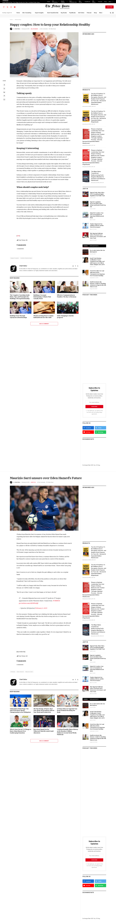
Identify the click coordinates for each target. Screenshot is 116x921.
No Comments (44, 28)
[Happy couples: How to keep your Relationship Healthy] (44, 54)
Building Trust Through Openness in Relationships (18, 316)
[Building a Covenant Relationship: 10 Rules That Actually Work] (44, 287)
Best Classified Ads (73, 1)
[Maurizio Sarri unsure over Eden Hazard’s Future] (44, 508)
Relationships (34, 28)
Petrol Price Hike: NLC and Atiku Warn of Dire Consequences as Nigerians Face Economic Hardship (97, 273)
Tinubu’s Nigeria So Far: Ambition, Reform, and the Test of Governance (97, 225)
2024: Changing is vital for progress (65, 316)
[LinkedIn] (4, 92)
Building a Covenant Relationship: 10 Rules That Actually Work (42, 296)
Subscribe (109, 7)
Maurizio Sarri (29, 671)
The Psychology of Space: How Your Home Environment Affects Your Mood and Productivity (43, 710)
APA (18, 236)
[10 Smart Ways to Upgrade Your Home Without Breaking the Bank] (68, 701)
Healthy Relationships (26, 258)
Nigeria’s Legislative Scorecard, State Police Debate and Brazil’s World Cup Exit (98, 204)
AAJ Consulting (54, 1)
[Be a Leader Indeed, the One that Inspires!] (85, 252)
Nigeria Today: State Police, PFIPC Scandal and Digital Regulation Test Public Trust (97, 194)
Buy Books (80, 1)
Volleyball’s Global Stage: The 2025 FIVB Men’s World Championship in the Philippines (20, 710)
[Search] (111, 13)
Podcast (100, 1)
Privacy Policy (98, 412)
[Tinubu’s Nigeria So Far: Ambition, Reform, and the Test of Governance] (85, 225)
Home (48, 1)
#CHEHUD (56, 601)
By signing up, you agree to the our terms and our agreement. (95, 412)
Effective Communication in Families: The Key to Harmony (66, 296)
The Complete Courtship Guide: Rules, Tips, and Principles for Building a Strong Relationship (20, 296)
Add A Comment (44, 323)
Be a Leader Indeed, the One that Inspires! (97, 251)
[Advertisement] (94, 60)
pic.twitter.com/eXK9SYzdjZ (28, 603)
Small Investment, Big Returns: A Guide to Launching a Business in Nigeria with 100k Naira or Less (98, 284)
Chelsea (13, 671)
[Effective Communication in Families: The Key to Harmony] (68, 287)
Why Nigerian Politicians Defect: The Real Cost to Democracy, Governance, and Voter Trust (98, 236)
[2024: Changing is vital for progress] (68, 308)
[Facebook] (4, 84)
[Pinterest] (4, 95)
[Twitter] (4, 88)
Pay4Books (87, 1)
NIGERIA (86, 245)
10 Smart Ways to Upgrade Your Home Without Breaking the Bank (67, 710)
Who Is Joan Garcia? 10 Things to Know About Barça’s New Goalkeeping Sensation (20, 731)
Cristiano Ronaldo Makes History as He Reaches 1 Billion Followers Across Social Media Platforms (67, 732)
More (110, 1)
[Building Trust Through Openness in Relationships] (20, 308)
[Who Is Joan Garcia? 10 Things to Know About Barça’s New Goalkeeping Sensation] (20, 721)
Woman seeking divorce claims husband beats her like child (43, 316)
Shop (105, 1)
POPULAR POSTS (94, 245)
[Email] (4, 99)
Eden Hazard (20, 671)
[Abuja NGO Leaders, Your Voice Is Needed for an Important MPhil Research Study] (85, 214)
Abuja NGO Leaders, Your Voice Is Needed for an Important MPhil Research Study (97, 215)
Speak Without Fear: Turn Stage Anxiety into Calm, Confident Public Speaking (22, 2)
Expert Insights (63, 1)
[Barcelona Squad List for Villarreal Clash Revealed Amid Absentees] (44, 721)
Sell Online (93, 1)
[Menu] (113, 13)
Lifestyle (33, 482)
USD (92, 465)
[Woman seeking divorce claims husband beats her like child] (44, 308)
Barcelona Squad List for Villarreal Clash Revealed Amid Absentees (43, 731)
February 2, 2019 (41, 608)
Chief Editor (17, 28)
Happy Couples (15, 258)
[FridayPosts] (58, 7)
